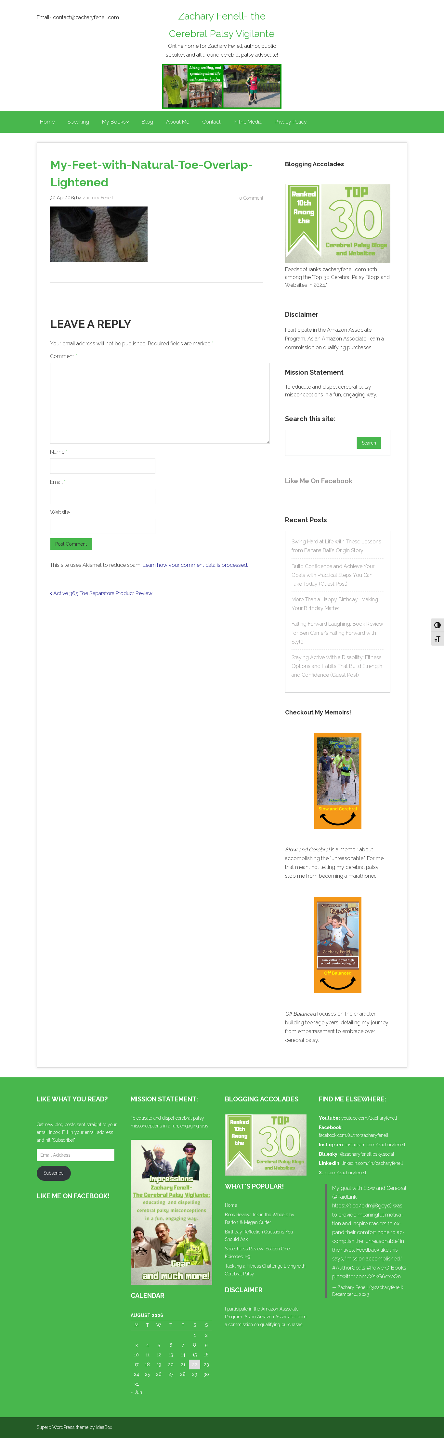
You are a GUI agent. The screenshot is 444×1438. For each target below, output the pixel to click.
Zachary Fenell (98, 197)
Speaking (78, 122)
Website (60, 512)
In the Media (248, 122)
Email (58, 482)
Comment (63, 356)
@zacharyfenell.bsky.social (367, 1154)
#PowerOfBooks (386, 1268)
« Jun (136, 1392)
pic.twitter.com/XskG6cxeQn (366, 1276)
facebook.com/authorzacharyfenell (353, 1135)
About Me (177, 122)
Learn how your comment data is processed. (195, 565)
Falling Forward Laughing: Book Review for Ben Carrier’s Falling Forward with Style (337, 633)
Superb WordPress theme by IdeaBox (74, 1427)
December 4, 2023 (350, 1294)
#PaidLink (345, 1197)
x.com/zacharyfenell (345, 1172)
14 (183, 1354)
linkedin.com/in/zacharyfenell (372, 1163)
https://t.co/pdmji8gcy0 (361, 1206)
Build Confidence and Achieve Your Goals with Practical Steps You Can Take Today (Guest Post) (333, 575)
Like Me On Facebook (318, 481)
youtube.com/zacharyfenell (369, 1118)
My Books (114, 122)
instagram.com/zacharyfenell (375, 1144)
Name (58, 452)
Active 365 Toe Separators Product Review (102, 593)
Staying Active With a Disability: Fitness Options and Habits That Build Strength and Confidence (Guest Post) (337, 666)
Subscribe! (54, 1173)
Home (47, 122)
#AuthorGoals (348, 1268)
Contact (211, 122)
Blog (147, 122)
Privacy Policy (291, 122)
